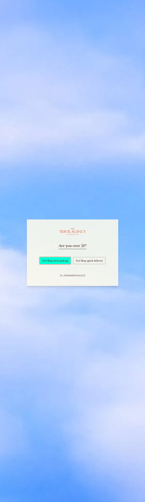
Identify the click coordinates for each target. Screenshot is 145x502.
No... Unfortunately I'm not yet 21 (72, 275)
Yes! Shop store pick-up (55, 260)
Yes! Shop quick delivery (89, 260)
